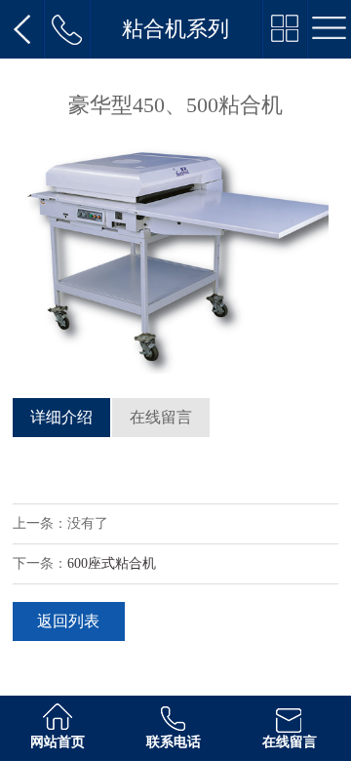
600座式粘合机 (111, 563)
